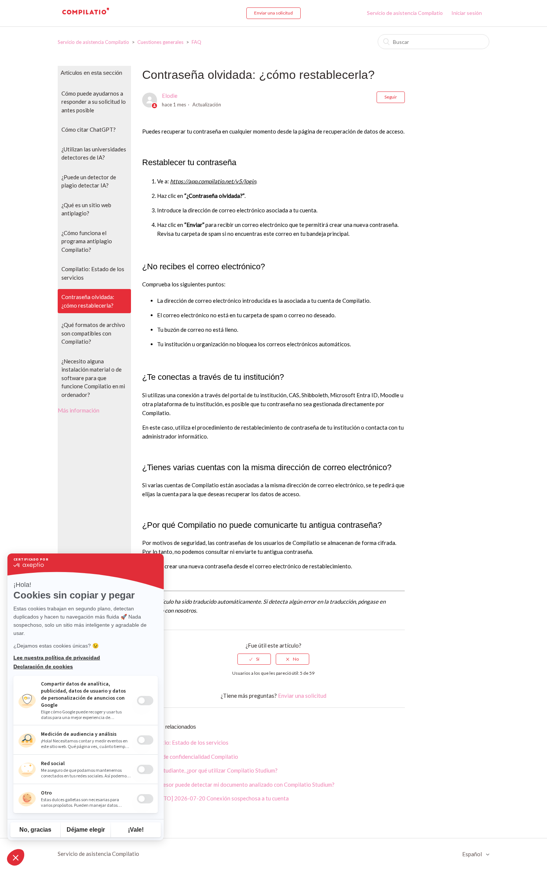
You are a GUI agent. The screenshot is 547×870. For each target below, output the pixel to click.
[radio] (254, 659)
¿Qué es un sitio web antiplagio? (86, 209)
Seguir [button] (390, 97)
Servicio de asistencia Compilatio (405, 13)
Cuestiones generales (160, 42)
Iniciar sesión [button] (466, 13)
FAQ (196, 42)
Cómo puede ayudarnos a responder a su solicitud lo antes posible (93, 101)
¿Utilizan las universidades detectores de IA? (93, 153)
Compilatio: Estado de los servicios (92, 273)
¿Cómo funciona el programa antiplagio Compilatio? (86, 241)
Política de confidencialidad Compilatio (190, 756)
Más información (78, 410)
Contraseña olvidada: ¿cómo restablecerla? (87, 301)
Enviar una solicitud (273, 13)
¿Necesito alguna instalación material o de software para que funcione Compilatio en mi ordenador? (93, 378)
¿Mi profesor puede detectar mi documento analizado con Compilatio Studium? (238, 784)
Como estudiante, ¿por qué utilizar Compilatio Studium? (210, 770)
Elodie (169, 95)
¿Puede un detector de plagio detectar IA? (88, 181)
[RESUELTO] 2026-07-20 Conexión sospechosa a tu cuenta (215, 798)
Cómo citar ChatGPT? (88, 129)
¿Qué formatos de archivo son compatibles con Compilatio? (93, 333)
